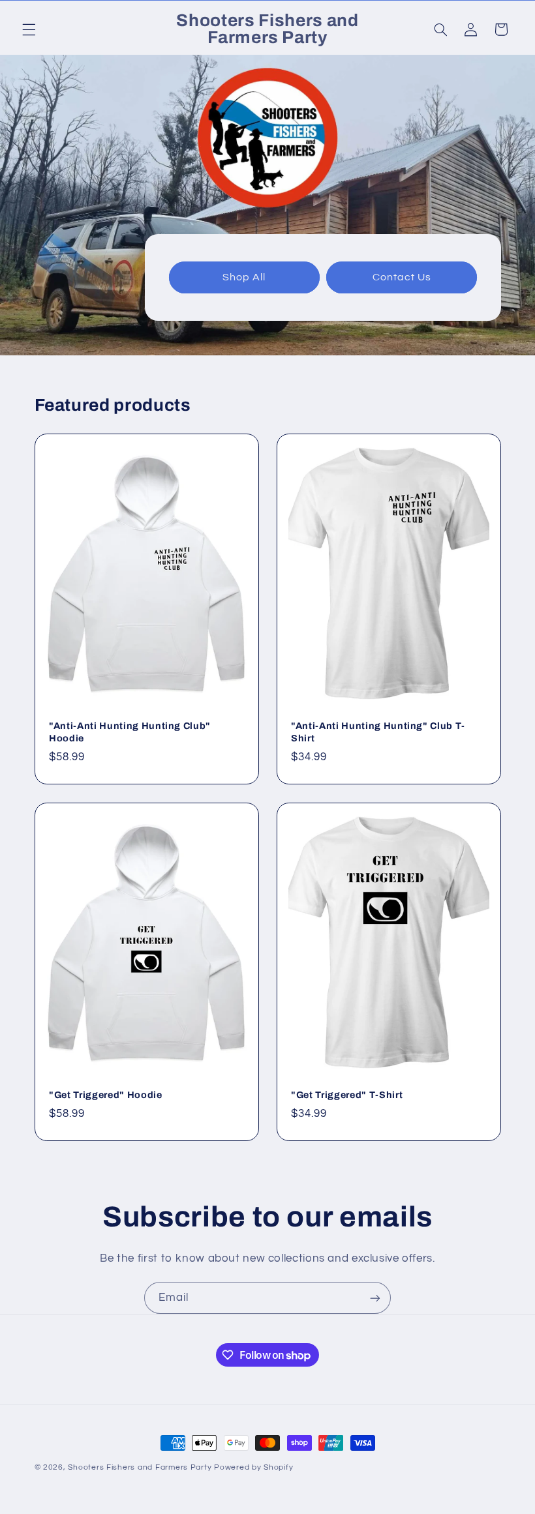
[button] (29, 29)
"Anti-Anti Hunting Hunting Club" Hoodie (130, 731)
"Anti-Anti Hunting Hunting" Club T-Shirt (378, 731)
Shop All (244, 277)
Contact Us (401, 277)
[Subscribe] (375, 1298)
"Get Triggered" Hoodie (105, 1095)
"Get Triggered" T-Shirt (347, 1095)
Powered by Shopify (253, 1467)
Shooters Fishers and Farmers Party (139, 1467)
